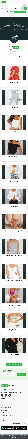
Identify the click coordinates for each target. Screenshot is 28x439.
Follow (16, 47)
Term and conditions (7, 415)
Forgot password (6, 407)
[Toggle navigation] (26, 1)
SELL (20, 11)
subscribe (21, 374)
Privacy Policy (5, 412)
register (3, 404)
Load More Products (14, 364)
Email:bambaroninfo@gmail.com (12, 392)
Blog (2, 420)
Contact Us (4, 410)
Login (2, 402)
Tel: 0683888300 (8, 389)
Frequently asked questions (9, 418)
